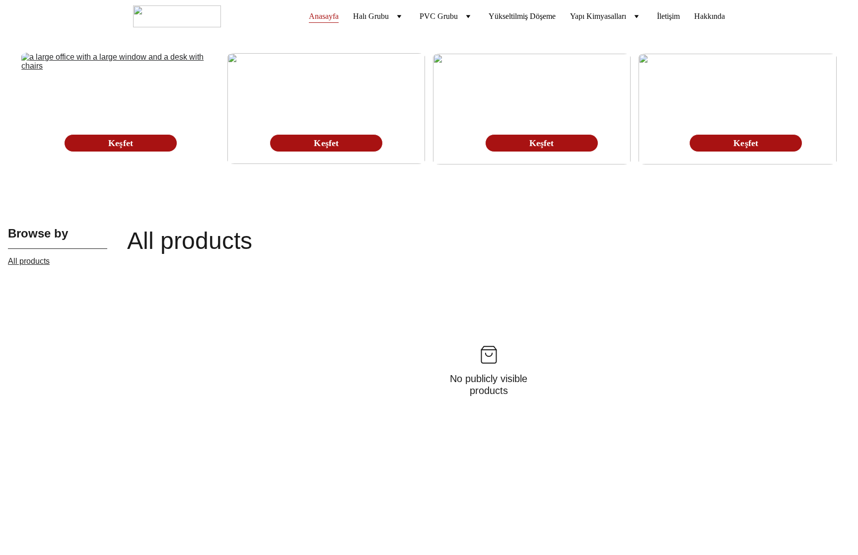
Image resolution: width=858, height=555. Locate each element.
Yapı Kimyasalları (598, 16)
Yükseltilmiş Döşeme (522, 16)
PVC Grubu (439, 16)
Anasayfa (324, 16)
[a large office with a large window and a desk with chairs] (120, 108)
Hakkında (709, 16)
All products (29, 261)
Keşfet (745, 143)
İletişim (668, 16)
